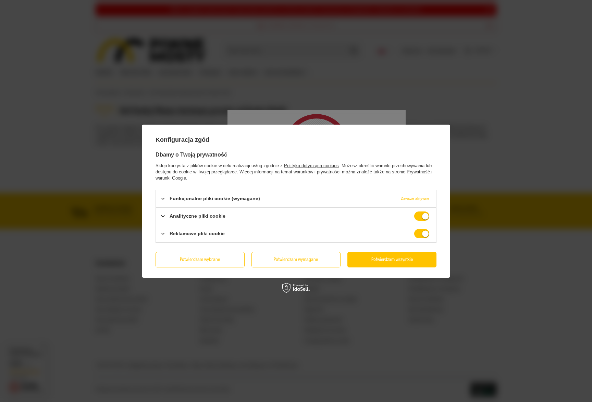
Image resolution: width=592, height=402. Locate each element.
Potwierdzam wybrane (200, 259)
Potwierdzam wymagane (296, 259)
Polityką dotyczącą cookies (311, 165)
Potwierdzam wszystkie (392, 259)
